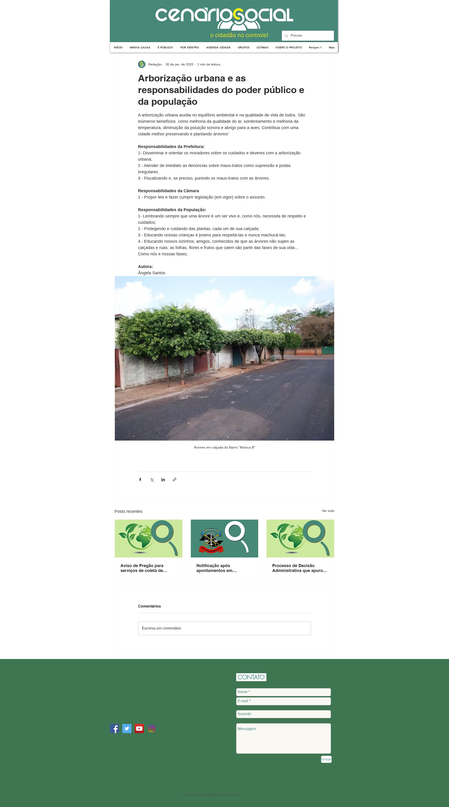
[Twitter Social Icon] (126, 728)
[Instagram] (151, 728)
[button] (140, 47)
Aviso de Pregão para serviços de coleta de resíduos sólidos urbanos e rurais (147, 568)
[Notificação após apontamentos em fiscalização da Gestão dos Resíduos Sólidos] (224, 538)
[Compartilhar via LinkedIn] (163, 479)
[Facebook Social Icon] (114, 728)
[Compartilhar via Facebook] (140, 479)
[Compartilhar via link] (174, 479)
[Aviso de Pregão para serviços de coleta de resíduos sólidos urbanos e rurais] (148, 538)
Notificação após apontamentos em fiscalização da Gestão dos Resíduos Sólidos (223, 568)
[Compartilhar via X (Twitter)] (151, 479)
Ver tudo (328, 511)
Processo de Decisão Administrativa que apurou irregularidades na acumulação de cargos (299, 568)
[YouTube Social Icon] (139, 728)
